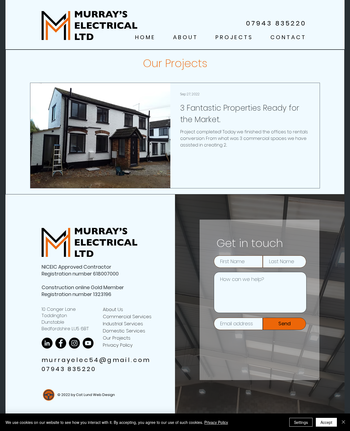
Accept (326, 422)
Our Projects (116, 338)
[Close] (343, 422)
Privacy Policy (118, 345)
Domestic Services (124, 330)
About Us (113, 309)
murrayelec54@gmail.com (96, 360)
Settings (301, 422)
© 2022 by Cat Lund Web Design (86, 394)
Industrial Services (123, 323)
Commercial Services (127, 316)
